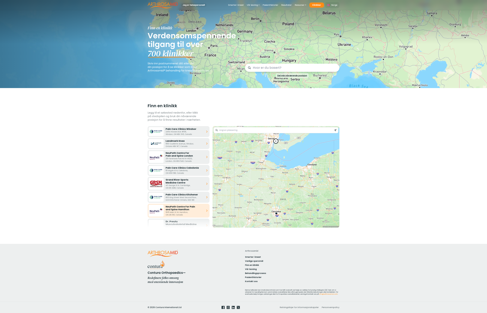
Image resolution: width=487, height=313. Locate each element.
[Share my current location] (335, 130)
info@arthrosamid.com (328, 294)
